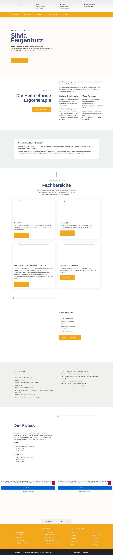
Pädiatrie (17, 223)
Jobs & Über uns (53, 14)
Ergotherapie (15, 14)
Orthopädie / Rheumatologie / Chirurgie (30, 265)
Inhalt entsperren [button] (28, 487)
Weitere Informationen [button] (28, 491)
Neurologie (64, 223)
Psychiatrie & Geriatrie (69, 265)
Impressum (76, 552)
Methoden (27, 14)
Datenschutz (85, 552)
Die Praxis (40, 14)
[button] (53, 483)
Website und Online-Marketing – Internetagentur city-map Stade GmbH (32, 552)
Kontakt (65, 14)
